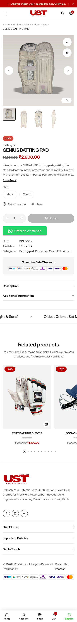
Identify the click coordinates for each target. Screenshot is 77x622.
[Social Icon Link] (6, 513)
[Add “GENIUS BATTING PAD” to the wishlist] (67, 42)
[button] (8, 3)
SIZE (5, 187)
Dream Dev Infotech (62, 566)
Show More (9, 180)
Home (6, 24)
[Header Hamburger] (6, 13)
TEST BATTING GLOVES (27, 433)
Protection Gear (22, 24)
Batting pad (40, 24)
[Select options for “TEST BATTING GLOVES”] (46, 424)
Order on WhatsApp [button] (27, 231)
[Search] (62, 13)
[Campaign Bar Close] (73, 3)
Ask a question (17, 204)
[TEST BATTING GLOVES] (27, 397)
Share (39, 204)
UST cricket (63, 251)
